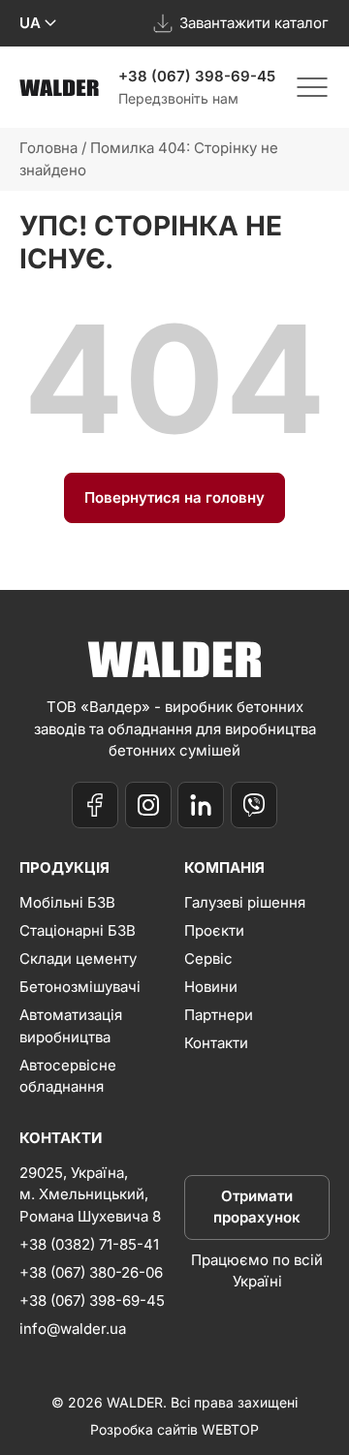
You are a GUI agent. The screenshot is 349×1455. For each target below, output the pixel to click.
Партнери (218, 1015)
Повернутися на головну (174, 497)
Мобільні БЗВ (67, 902)
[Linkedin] (200, 805)
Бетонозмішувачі (80, 986)
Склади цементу (78, 958)
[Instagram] (148, 805)
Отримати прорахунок (257, 1207)
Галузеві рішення (244, 902)
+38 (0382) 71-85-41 (89, 1244)
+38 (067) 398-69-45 (196, 76)
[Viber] (254, 805)
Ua (30, 23)
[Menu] (312, 87)
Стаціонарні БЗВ (77, 930)
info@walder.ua (72, 1328)
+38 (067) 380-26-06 (91, 1272)
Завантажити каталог (254, 23)
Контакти (216, 1043)
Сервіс (208, 958)
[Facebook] (95, 805)
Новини (211, 986)
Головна (48, 148)
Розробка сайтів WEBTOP (174, 1429)
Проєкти (214, 930)
